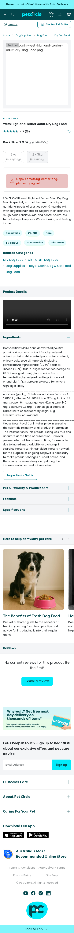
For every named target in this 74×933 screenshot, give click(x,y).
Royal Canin (10, 118)
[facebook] (33, 894)
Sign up (61, 765)
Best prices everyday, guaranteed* (37, 4)
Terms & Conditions (22, 868)
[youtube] (25, 894)
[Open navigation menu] (5, 14)
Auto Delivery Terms (52, 868)
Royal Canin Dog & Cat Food (50, 266)
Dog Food (42, 35)
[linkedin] (48, 894)
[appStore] (13, 837)
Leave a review (37, 681)
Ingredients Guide (20, 475)
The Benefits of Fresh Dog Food (31, 615)
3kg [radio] (13, 156)
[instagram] (41, 894)
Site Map (52, 875)
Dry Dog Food (62, 35)
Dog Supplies (23, 35)
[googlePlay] (38, 837)
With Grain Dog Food (43, 260)
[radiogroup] (37, 157)
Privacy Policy (22, 875)
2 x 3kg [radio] (37, 156)
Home (6, 35)
